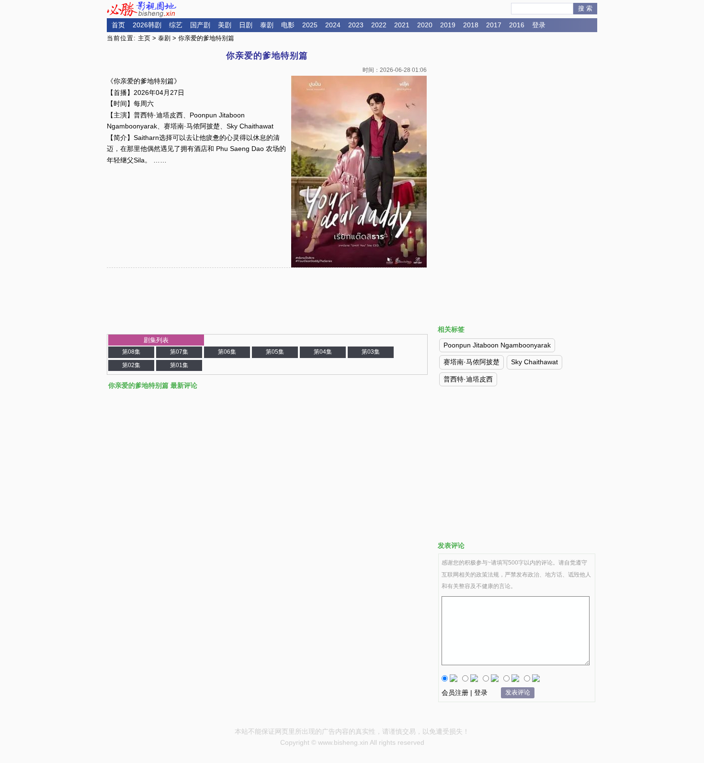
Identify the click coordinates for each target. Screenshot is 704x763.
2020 (424, 25)
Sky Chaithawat (534, 362)
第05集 (275, 351)
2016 (516, 25)
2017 (493, 25)
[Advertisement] (516, 116)
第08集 (131, 351)
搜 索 (585, 8)
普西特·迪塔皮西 (468, 379)
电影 (288, 25)
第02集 (131, 365)
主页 (144, 38)
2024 (333, 25)
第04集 (323, 351)
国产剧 (200, 25)
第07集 (179, 351)
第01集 (179, 365)
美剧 (224, 25)
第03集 (371, 351)
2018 (470, 25)
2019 (447, 25)
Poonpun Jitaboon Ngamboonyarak (497, 345)
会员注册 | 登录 (465, 692)
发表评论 (517, 692)
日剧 (245, 25)
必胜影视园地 (143, 9)
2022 (378, 25)
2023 (355, 25)
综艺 (175, 25)
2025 (310, 25)
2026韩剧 (147, 25)
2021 (401, 25)
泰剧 (266, 25)
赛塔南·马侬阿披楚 (471, 362)
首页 (118, 25)
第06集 (227, 351)
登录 (538, 25)
